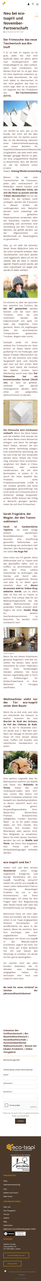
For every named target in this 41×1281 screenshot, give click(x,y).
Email (6, 1074)
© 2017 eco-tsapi (20, 1278)
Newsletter (12, 1264)
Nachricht (8, 1091)
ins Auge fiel (20, 551)
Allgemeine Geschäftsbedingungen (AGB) (19, 1229)
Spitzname (8, 1083)
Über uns (7, 1207)
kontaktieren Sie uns (16, 1255)
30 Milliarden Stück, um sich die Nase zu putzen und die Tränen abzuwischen (20, 192)
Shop (5, 1181)
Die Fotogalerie (9, 1210)
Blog (5, 1221)
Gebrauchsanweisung (11, 1184)
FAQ (5, 1189)
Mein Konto (7, 1196)
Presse (6, 1214)
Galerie (6, 1218)
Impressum (7, 1225)
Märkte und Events (10, 1193)
